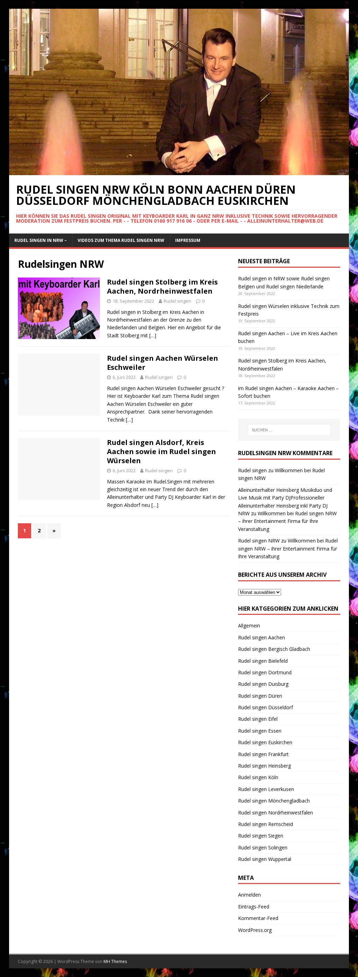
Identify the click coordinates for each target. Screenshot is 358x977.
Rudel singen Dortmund (265, 672)
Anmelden (249, 894)
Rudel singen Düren (260, 695)
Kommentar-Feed (258, 918)
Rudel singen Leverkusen (266, 789)
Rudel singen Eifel (258, 719)
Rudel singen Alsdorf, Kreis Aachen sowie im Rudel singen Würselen (161, 451)
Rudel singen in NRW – (40, 240)
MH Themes (115, 961)
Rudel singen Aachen (261, 637)
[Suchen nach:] (289, 430)
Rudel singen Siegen (260, 835)
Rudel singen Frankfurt (263, 754)
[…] (152, 335)
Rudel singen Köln (258, 777)
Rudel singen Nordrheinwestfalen (275, 812)
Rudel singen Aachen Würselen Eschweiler (162, 362)
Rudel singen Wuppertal (264, 859)
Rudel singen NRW (259, 540)
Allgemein (249, 625)
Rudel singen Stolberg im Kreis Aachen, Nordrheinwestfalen (162, 286)
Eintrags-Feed (253, 906)
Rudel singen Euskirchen (265, 742)
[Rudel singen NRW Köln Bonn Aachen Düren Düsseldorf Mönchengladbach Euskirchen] (179, 170)
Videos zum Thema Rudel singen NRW (121, 240)
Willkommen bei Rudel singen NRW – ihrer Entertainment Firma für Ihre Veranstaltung (287, 521)
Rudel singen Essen (259, 730)
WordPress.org (255, 930)
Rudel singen (177, 301)
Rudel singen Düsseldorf (265, 707)
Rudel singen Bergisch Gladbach (274, 649)
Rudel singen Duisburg (263, 684)
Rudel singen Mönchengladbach (274, 800)
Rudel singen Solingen (262, 847)
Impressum (187, 240)
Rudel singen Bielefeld (263, 661)
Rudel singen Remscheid (265, 824)
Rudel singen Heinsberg (264, 765)
